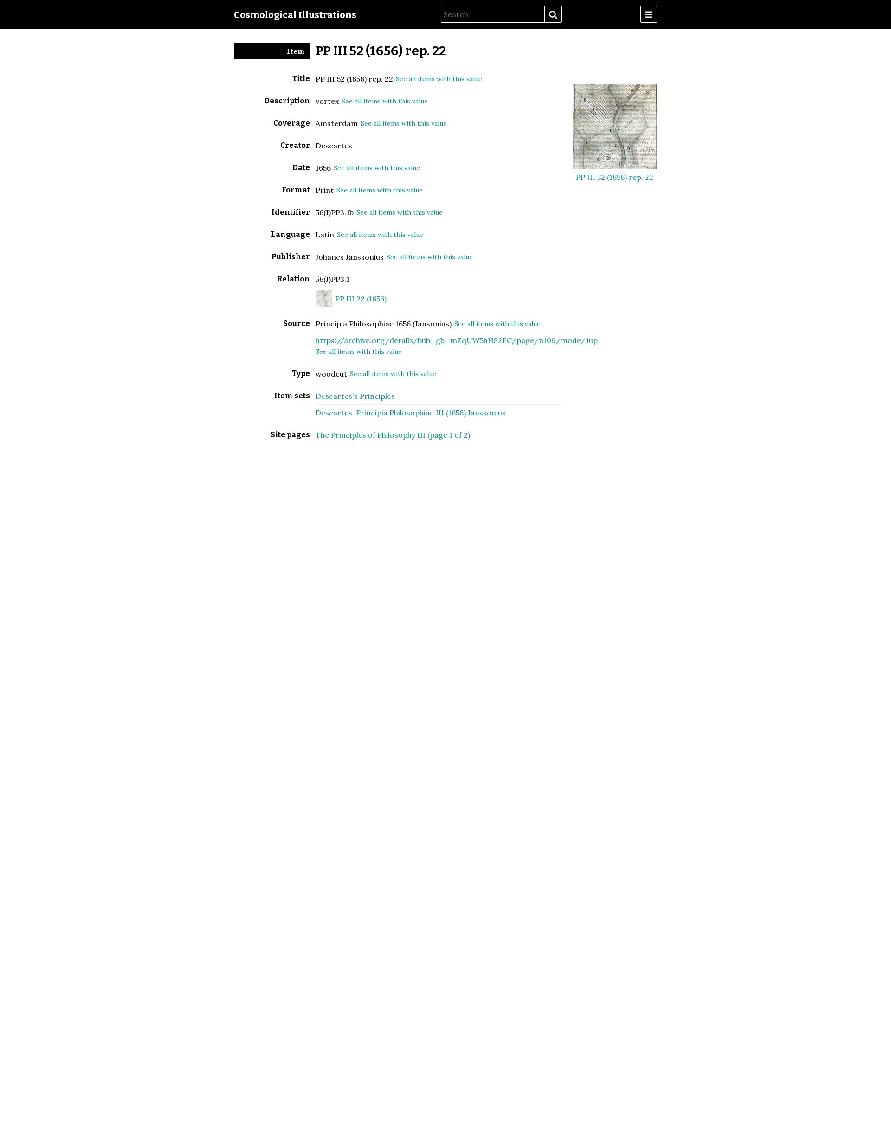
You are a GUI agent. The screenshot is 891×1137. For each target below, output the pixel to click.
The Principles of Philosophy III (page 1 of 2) (393, 435)
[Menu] (648, 14)
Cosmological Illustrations (295, 14)
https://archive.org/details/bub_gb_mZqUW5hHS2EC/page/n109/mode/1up (457, 340)
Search (552, 14)
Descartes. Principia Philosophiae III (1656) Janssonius (411, 412)
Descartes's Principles (355, 396)
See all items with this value (439, 79)
